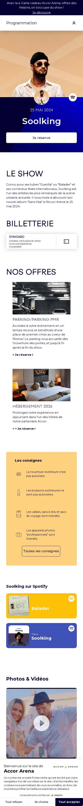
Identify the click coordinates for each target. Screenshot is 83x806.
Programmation (21, 23)
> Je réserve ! (23, 354)
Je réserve (41, 138)
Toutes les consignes (41, 551)
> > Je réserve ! (24, 428)
